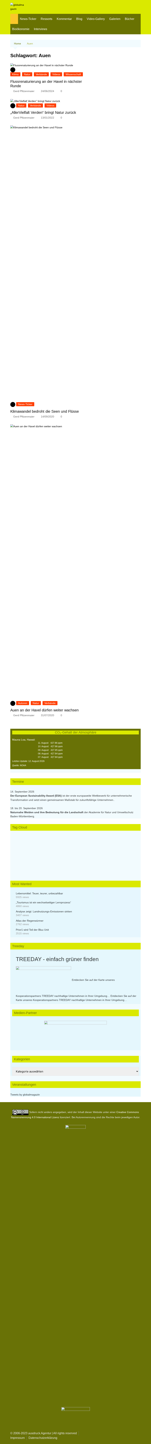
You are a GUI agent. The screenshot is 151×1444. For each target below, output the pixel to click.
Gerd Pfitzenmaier (23, 91)
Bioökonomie (20, 29)
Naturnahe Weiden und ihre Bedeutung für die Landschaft (46, 812)
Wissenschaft (73, 74)
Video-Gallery (96, 18)
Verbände (41, 74)
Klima (15, 74)
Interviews (40, 29)
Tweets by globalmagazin (25, 1094)
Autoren (22, 703)
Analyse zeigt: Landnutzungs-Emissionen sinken (44, 911)
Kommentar (64, 18)
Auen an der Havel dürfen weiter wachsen (44, 710)
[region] (75, 1032)
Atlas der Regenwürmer (29, 920)
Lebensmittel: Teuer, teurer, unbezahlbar (39, 893)
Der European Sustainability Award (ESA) (36, 795)
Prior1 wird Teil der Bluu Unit (32, 929)
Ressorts (46, 18)
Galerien (114, 18)
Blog (79, 18)
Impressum (17, 1437)
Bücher (129, 18)
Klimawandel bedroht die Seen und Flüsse (44, 411)
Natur (27, 74)
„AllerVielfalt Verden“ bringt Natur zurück (43, 112)
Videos (56, 74)
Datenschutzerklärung (43, 1437)
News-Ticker (28, 18)
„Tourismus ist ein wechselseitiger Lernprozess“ (43, 902)
